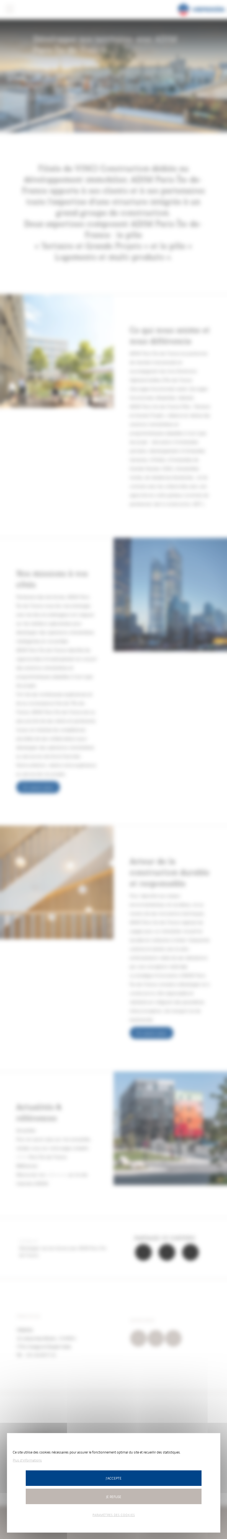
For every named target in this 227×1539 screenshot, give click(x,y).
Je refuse (113, 1496)
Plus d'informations (27, 1460)
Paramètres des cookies (113, 1514)
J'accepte (114, 1478)
